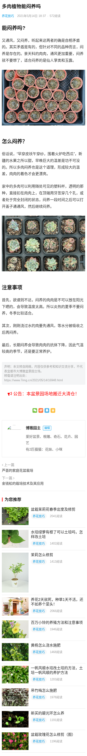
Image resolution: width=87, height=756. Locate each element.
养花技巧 (8, 15)
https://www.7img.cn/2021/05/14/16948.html (33, 380)
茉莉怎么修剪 (42, 555)
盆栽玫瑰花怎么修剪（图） (53, 735)
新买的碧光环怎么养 (47, 713)
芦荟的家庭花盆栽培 (17, 470)
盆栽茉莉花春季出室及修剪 (53, 509)
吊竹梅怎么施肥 (44, 690)
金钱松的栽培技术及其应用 (23, 483)
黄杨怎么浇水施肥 (46, 645)
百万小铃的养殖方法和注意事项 (57, 623)
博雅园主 (33, 428)
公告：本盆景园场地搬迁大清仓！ (45, 393)
